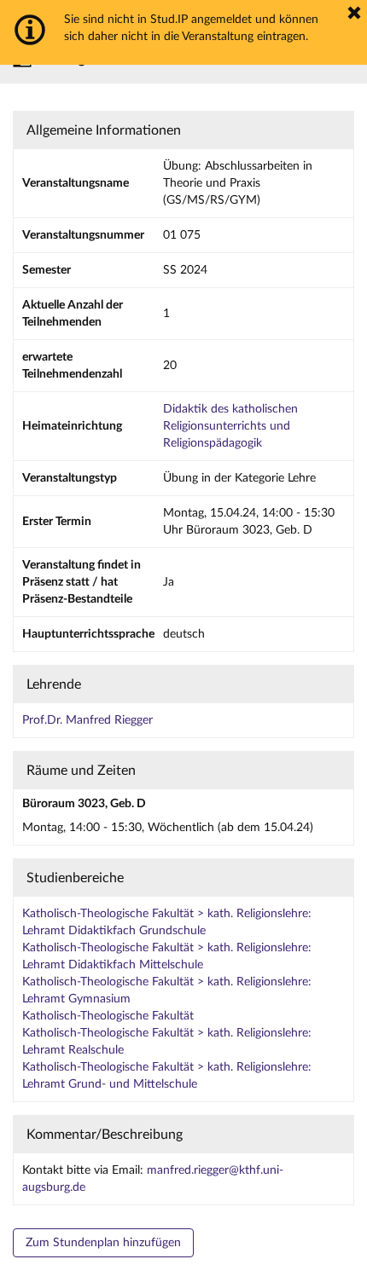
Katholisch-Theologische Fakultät (108, 1016)
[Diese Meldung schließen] (354, 12)
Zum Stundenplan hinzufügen (103, 1243)
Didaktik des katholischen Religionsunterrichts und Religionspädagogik (230, 426)
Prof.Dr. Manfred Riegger (87, 720)
